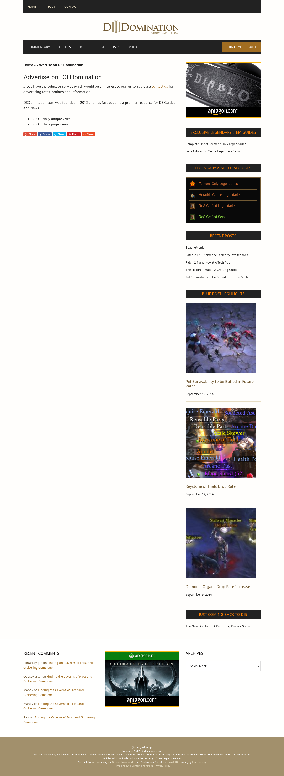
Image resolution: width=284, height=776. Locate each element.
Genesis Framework (122, 762)
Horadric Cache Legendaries (220, 195)
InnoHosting (199, 762)
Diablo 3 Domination (142, 26)
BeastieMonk (195, 247)
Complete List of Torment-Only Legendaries (216, 144)
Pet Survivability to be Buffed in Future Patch (217, 277)
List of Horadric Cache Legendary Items (213, 151)
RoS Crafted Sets (212, 217)
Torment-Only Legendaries (218, 184)
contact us (160, 86)
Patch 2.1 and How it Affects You (208, 262)
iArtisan (96, 762)
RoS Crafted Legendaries (217, 206)
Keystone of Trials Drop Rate (211, 486)
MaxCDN (173, 762)
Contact (136, 765)
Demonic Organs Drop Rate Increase (218, 586)
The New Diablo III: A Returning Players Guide (218, 626)
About (126, 765)
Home (28, 65)
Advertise (148, 765)
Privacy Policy (162, 765)
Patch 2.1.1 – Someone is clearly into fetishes (217, 255)
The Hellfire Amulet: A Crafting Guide (211, 270)
